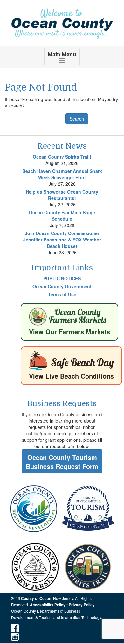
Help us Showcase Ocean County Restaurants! (62, 194)
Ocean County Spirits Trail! (62, 156)
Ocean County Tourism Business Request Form (62, 462)
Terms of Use (62, 294)
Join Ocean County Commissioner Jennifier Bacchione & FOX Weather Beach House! (62, 239)
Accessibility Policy (47, 605)
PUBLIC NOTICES (62, 278)
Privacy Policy (82, 605)
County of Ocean (36, 598)
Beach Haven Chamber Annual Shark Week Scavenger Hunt (62, 174)
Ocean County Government (62, 286)
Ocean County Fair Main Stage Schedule (62, 215)
